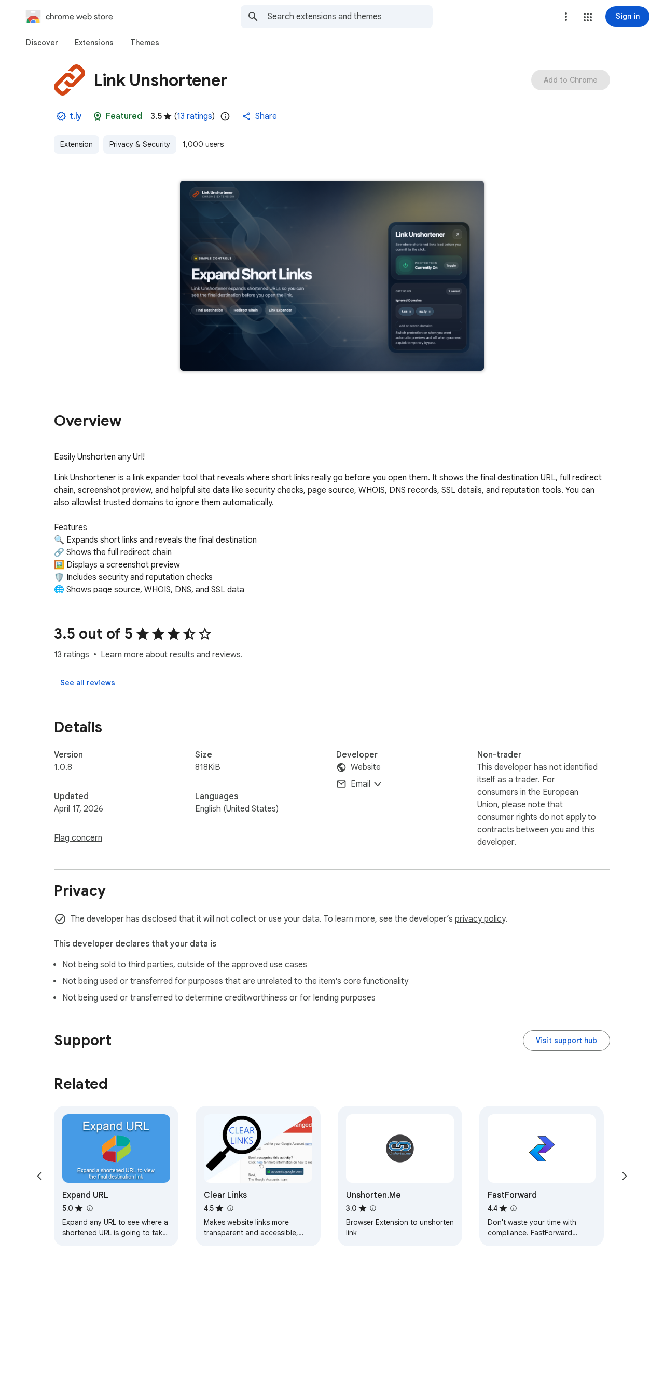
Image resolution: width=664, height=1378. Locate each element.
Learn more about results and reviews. (172, 655)
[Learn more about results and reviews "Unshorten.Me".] (373, 1208)
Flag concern (78, 838)
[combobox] (350, 16)
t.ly (76, 116)
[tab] (42, 42)
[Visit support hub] (566, 1040)
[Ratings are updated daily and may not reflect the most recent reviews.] (225, 116)
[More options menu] (566, 16)
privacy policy (480, 919)
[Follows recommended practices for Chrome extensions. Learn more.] (97, 116)
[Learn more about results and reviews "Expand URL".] (89, 1208)
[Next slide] (624, 1176)
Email (360, 784)
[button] (587, 17)
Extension (76, 144)
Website (366, 767)
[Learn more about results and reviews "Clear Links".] (229, 1208)
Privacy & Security (139, 144)
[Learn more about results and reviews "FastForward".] (513, 1208)
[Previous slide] (39, 1176)
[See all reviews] (87, 682)
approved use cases (269, 965)
